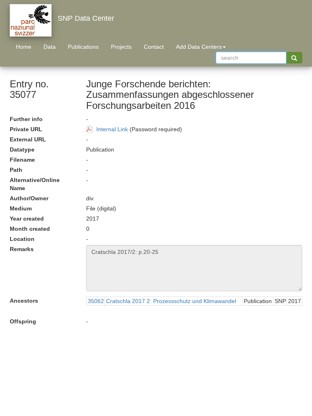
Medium (21, 208)
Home (23, 46)
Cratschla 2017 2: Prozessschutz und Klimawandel (171, 301)
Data (49, 46)
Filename (22, 159)
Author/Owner (29, 198)
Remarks (22, 249)
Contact (154, 46)
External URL (28, 139)
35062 (96, 301)
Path (16, 170)
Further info (26, 119)
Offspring (23, 321)
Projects (121, 46)
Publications (83, 46)
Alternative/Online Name (35, 184)
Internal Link (112, 129)
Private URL (26, 129)
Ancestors (24, 300)
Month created (30, 228)
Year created (27, 218)
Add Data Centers (199, 46)
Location (22, 239)
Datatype (22, 149)
